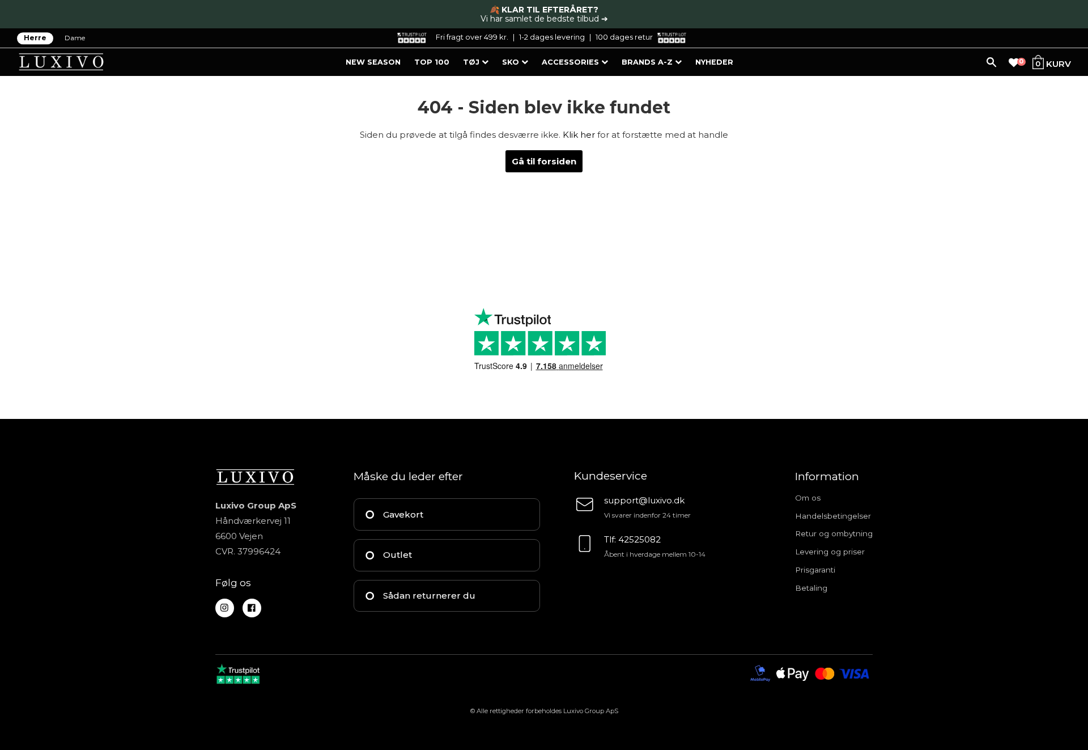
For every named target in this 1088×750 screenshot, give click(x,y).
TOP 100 (431, 62)
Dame (75, 38)
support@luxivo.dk (644, 500)
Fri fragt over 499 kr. (472, 36)
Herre (35, 38)
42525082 (639, 539)
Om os (808, 497)
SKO (511, 62)
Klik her (579, 134)
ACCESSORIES (571, 62)
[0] (1014, 63)
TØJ (472, 62)
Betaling (811, 587)
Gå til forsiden (544, 161)
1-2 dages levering (552, 36)
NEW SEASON (373, 62)
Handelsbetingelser (833, 515)
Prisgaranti (815, 569)
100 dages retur (624, 36)
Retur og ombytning (834, 533)
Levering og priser (830, 551)
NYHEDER (714, 62)
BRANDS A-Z (648, 62)
